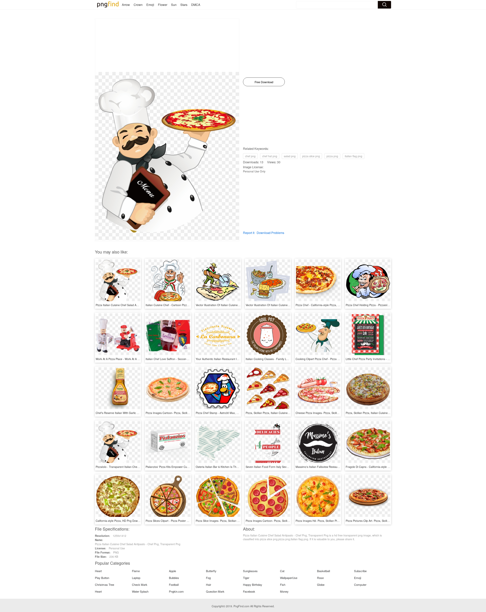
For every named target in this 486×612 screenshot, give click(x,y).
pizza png (332, 156)
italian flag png (353, 156)
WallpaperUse (288, 578)
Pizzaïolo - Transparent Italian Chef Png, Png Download (129, 467)
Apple (172, 571)
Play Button (102, 578)
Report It (248, 233)
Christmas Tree (104, 585)
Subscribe (360, 571)
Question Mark (215, 591)
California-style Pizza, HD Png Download (120, 521)
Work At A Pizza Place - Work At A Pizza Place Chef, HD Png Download (138, 359)
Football (174, 585)
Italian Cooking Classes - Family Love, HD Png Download (280, 359)
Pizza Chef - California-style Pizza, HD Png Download (328, 305)
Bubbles (174, 578)
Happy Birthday (252, 585)
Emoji (150, 4)
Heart (98, 571)
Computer (360, 585)
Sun (174, 4)
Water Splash (140, 591)
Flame (136, 571)
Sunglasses (250, 571)
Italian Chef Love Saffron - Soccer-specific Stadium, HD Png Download (188, 359)
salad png (290, 156)
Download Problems (270, 233)
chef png (250, 156)
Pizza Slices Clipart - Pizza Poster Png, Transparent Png (179, 521)
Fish (282, 585)
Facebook (249, 591)
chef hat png (269, 156)
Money (284, 591)
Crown (138, 4)
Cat (282, 571)
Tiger (246, 578)
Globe (320, 585)
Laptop (136, 578)
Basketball (323, 571)
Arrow (126, 4)
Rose (320, 578)
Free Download (264, 82)
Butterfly (211, 571)
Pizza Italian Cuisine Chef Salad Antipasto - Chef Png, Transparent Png (138, 305)
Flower (162, 4)
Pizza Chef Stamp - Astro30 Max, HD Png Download (227, 413)
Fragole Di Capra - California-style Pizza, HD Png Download (381, 467)
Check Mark (139, 585)
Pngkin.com (176, 591)
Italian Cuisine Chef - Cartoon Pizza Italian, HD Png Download (183, 305)
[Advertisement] (167, 45)
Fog (208, 578)
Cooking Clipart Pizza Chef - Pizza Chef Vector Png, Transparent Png (337, 359)
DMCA (195, 4)
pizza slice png (311, 156)
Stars (183, 4)
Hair (208, 585)
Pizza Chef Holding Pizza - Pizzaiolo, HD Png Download (379, 305)
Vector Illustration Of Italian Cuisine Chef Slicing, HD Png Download (236, 305)
